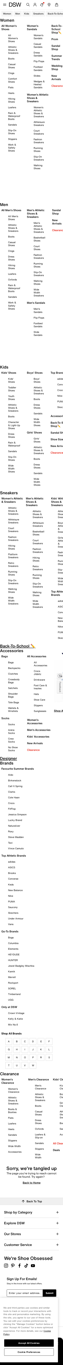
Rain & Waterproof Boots (14, 116)
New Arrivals (35, 743)
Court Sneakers (39, 132)
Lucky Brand (15, 820)
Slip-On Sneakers (39, 158)
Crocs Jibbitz (37, 672)
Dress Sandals (38, 54)
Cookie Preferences (29, 1352)
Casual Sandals (38, 45)
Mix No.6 (13, 1024)
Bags (11, 662)
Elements (13, 949)
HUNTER (13, 960)
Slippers (12, 139)
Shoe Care (39, 699)
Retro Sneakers (13, 564)
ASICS (11, 867)
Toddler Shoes (12, 389)
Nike (10, 896)
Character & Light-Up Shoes (14, 425)
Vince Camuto (16, 848)
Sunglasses (40, 711)
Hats (36, 694)
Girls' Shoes (37, 440)
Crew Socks (11, 740)
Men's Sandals (38, 310)
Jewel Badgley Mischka (21, 966)
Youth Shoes (11, 397)
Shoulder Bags (13, 695)
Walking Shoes (38, 167)
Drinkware (39, 679)
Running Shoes (38, 149)
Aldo (10, 775)
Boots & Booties (12, 1110)
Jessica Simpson (17, 814)
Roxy (11, 831)
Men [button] (17, 13)
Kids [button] (26, 13)
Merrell (12, 977)
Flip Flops (39, 61)
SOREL (12, 988)
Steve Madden (16, 837)
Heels (11, 93)
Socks (11, 724)
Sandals (12, 124)
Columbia (13, 943)
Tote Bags (13, 702)
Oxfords (12, 279)
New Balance (15, 890)
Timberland (14, 994)
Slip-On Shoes (12, 132)
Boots (11, 58)
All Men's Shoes (13, 217)
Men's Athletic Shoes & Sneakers (39, 227)
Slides (37, 75)
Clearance (33, 750)
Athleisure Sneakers (39, 123)
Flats (10, 87)
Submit (49, 1293)
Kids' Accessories (38, 737)
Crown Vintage (16, 1013)
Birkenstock (14, 780)
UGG (10, 999)
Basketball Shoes (39, 239)
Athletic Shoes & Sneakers (13, 50)
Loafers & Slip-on (40, 1136)
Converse (13, 878)
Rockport (13, 982)
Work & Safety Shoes (12, 147)
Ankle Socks (11, 731)
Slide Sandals (38, 333)
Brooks (12, 873)
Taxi (10, 842)
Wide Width (14, 1146)
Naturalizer (14, 825)
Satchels (13, 688)
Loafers (12, 107)
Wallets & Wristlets (13, 709)
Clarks (11, 791)
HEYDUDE (13, 954)
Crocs (11, 803)
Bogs (11, 937)
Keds (11, 884)
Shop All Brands (11, 1033)
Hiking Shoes (11, 100)
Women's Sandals (38, 36)
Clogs (11, 73)
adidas (11, 861)
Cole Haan (13, 797)
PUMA (11, 901)
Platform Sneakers (13, 556)
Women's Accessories (34, 721)
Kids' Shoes (11, 380)
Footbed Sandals (38, 68)
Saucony (13, 907)
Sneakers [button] (38, 13)
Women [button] (7, 13)
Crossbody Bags (14, 681)
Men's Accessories (38, 730)
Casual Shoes (12, 65)
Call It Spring (15, 786)
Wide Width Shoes (11, 468)
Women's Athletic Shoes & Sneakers (39, 112)
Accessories (15, 1152)
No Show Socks (13, 749)
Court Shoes (37, 247)
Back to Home (31, 1182)
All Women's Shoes (13, 38)
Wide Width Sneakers (39, 292)
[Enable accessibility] (60, 676)
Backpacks (14, 668)
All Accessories (40, 664)
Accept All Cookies (29, 1343)
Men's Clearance (40, 1087)
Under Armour (15, 918)
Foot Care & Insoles (40, 687)
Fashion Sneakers (39, 141)
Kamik (11, 971)
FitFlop (12, 808)
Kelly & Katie (15, 1018)
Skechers (13, 913)
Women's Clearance (13, 1090)
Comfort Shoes (12, 80)
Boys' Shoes (37, 380)
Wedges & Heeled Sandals (39, 84)
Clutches (13, 673)
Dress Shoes (11, 258)
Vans (10, 924)
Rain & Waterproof (14, 444)
